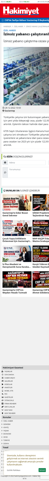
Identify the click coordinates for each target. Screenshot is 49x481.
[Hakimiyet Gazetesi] (21, 11)
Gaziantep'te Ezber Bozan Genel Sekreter (15, 214)
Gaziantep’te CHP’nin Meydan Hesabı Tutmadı (15, 291)
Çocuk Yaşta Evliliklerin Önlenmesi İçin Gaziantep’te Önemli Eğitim (17, 240)
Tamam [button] (42, 470)
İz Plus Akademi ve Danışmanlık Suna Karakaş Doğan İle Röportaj (16, 265)
